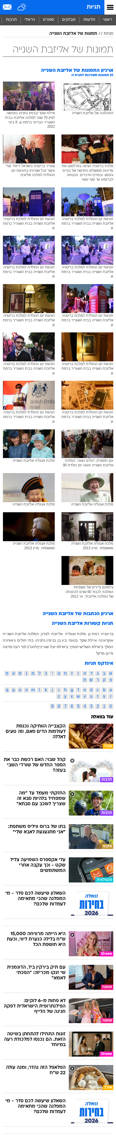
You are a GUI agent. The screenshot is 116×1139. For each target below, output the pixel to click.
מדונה (7, 647)
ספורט (48, 20)
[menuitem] (89, 20)
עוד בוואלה (102, 717)
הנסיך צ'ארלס (68, 647)
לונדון (45, 634)
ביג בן (62, 640)
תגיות (93, 7)
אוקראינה (105, 640)
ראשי (107, 20)
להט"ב (32, 647)
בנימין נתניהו (45, 640)
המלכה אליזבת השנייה (21, 634)
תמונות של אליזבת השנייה (73, 34)
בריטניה (107, 634)
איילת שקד (88, 640)
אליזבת (57, 634)
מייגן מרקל (104, 653)
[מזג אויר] (22, 7)
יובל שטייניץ (46, 647)
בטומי (73, 640)
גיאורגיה (9, 640)
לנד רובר (19, 647)
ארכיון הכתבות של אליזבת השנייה (78, 614)
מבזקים (69, 20)
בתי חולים (25, 640)
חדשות (89, 20)
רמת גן (93, 634)
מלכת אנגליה (75, 634)
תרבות (11, 20)
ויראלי (30, 20)
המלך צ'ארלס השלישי (96, 647)
